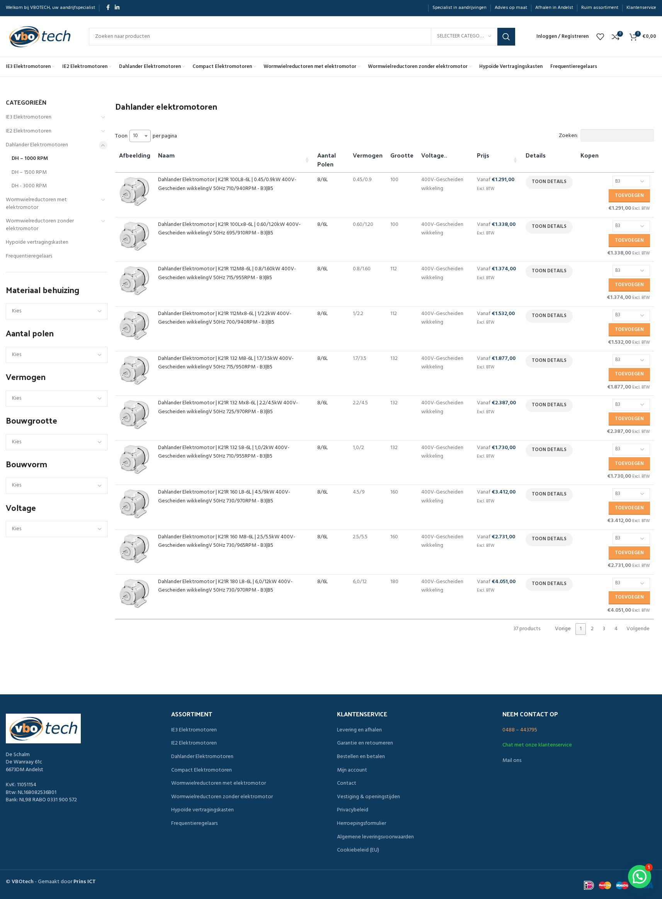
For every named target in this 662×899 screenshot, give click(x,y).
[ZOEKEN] (506, 37)
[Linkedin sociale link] (117, 8)
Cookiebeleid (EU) (358, 850)
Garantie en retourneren (365, 743)
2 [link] (592, 628)
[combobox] (140, 136)
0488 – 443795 (519, 730)
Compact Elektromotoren (201, 770)
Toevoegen (629, 196)
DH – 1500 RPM (29, 172)
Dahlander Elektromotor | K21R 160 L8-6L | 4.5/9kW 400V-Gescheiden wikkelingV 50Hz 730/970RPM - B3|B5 (224, 496)
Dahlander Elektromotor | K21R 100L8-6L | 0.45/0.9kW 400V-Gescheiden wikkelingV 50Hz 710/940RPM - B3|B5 (227, 184)
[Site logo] (39, 36)
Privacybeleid (352, 810)
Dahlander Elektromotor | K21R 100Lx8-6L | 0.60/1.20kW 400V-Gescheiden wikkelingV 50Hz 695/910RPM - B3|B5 (229, 228)
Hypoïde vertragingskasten (37, 242)
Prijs (483, 155)
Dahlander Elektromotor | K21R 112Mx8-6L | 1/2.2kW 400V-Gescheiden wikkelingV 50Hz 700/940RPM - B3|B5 (224, 318)
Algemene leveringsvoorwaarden (375, 837)
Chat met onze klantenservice (537, 745)
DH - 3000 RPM (29, 185)
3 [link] (603, 628)
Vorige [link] (563, 628)
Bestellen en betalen (361, 757)
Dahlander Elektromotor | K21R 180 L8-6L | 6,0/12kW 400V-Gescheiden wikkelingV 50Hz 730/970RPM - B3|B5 (225, 586)
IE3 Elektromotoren (28, 117)
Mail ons (511, 760)
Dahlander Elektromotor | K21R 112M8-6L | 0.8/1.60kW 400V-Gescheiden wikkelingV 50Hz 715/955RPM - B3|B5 (227, 273)
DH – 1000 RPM (30, 158)
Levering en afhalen (359, 730)
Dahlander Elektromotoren (37, 145)
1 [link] (581, 628)
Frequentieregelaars (29, 256)
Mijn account (352, 770)
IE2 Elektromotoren (28, 131)
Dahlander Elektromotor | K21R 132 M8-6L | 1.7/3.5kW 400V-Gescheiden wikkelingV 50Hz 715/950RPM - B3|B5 (226, 362)
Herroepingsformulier (361, 824)
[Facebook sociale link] (107, 8)
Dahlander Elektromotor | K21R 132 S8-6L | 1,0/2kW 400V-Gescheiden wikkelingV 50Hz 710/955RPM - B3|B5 (223, 452)
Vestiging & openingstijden (368, 797)
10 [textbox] (135, 135)
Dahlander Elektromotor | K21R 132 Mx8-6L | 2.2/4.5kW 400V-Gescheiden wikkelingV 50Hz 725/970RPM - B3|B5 (228, 407)
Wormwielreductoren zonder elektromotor (40, 225)
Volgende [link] (638, 628)
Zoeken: (568, 135)
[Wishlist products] (600, 36)
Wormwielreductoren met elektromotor (36, 203)
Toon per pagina (146, 136)
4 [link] (616, 628)
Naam (166, 155)
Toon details (549, 182)
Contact (346, 783)
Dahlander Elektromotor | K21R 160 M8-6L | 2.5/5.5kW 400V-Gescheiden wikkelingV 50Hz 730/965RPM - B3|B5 (226, 541)
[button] (639, 876)
